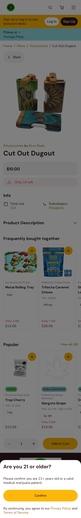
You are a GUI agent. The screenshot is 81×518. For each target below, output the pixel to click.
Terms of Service (15, 512)
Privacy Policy (61, 508)
